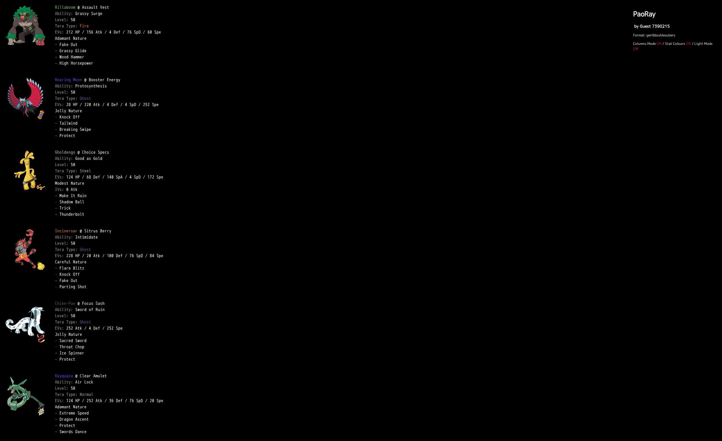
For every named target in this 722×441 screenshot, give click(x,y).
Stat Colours (675, 43)
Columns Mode (644, 43)
